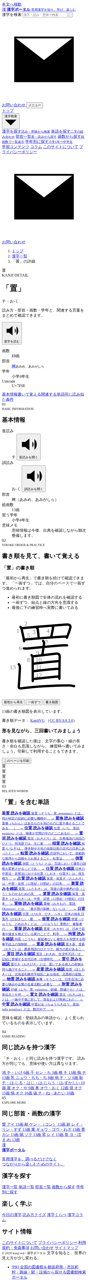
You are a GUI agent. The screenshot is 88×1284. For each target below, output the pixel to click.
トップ (8, 110)
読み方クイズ (34, 1215)
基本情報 (10, 394)
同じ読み (72, 394)
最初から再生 (13, 702)
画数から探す (63, 1187)
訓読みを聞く (33, 489)
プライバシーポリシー (57, 1243)
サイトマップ (66, 1248)
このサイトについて (60, 147)
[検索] (71, 14)
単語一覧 (26, 1187)
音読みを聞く (28, 457)
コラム (36, 147)
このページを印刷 (16, 761)
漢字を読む (12, 341)
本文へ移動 (12, 4)
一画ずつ (34, 702)
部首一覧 (43, 1187)
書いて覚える (29, 394)
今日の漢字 (12, 1215)
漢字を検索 (12, 14)
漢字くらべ (56, 1215)
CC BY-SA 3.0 (61, 720)
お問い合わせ (42, 1248)
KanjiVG (37, 720)
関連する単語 (53, 394)
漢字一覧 (19, 256)
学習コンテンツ (15, 147)
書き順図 (51, 702)
